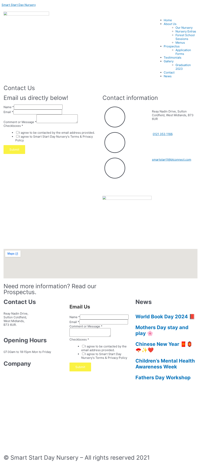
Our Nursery (184, 27)
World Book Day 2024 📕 (165, 316)
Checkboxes (13, 126)
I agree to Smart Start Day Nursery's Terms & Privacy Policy (104, 356)
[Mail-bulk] (19, 445)
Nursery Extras (185, 31)
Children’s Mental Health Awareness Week (165, 364)
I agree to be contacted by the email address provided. (57, 132)
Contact (169, 72)
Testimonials (172, 57)
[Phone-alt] (8, 445)
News (168, 76)
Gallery (169, 61)
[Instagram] (118, 186)
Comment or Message (20, 122)
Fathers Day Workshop (163, 377)
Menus (180, 42)
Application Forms (183, 52)
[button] (150, 287)
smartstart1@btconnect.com (171, 159)
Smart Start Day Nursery (19, 5)
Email (8, 112)
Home (168, 20)
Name (9, 107)
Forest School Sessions (185, 37)
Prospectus (172, 46)
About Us (170, 24)
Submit (14, 149)
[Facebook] (107, 186)
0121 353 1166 (162, 134)
